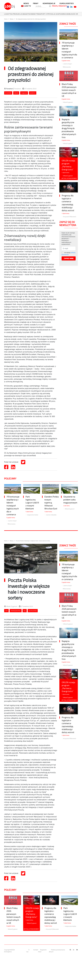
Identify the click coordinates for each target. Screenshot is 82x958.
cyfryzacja (50, 14)
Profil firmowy (59, 6)
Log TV (27, 6)
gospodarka (61, 14)
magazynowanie (29, 14)
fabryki (16, 93)
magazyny (24, 93)
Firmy (35, 3)
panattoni (32, 93)
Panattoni (17, 89)
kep (25, 610)
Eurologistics (67, 3)
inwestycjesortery (15, 610)
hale (6, 610)
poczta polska (33, 610)
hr (77, 14)
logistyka (8, 14)
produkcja (17, 14)
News (26, 3)
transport (40, 14)
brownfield (8, 93)
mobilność (70, 14)
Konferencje (49, 3)
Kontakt (35, 950)
